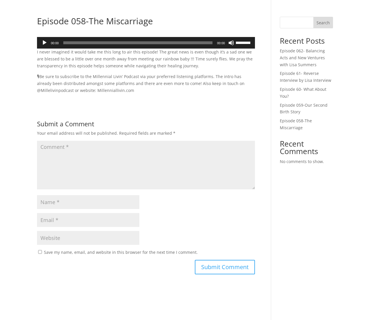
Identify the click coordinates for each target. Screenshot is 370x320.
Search (323, 22)
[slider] (244, 42)
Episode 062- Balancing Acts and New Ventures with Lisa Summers (302, 57)
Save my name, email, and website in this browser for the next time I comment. (121, 252)
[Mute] (231, 43)
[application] (146, 43)
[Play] (44, 43)
